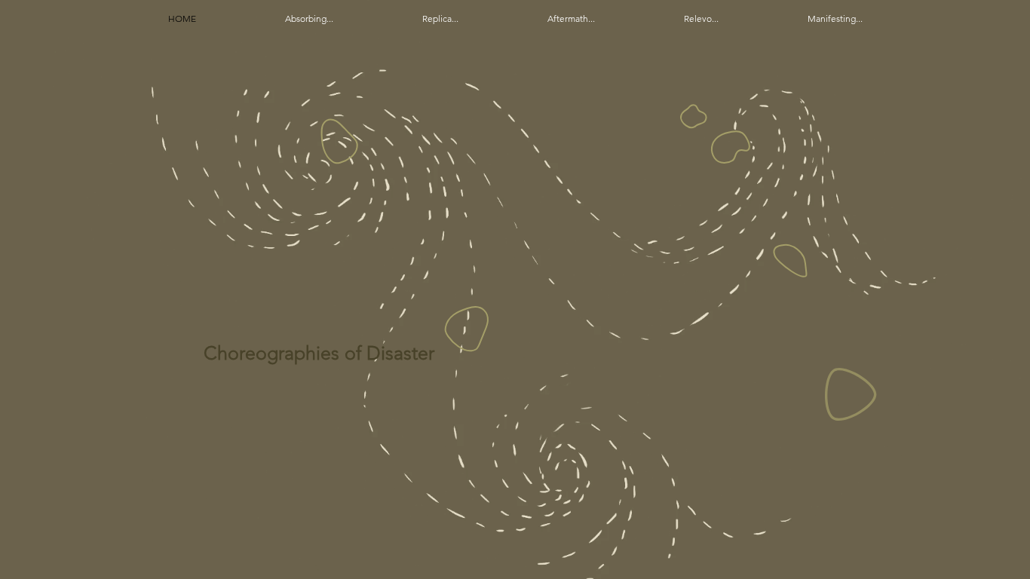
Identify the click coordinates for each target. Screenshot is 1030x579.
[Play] (851, 394)
